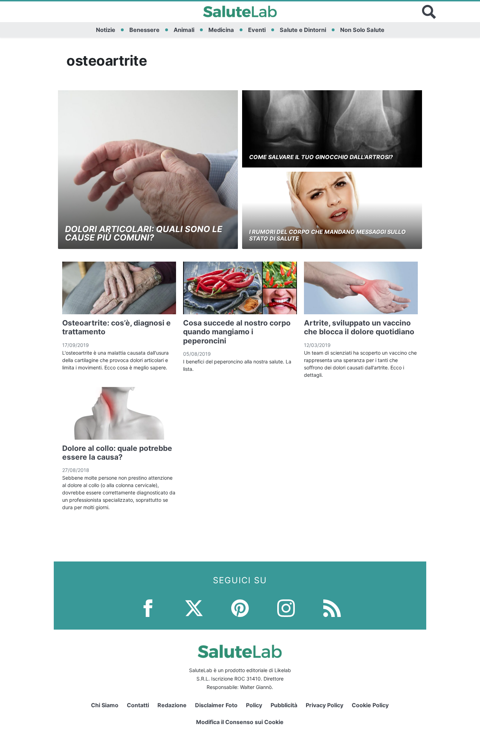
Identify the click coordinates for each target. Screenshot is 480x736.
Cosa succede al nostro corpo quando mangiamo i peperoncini (237, 331)
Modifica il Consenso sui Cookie (240, 721)
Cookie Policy (370, 705)
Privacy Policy (324, 705)
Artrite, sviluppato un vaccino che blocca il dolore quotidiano (359, 327)
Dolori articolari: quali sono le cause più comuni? (143, 233)
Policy (254, 705)
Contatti (138, 705)
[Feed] (332, 608)
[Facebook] (148, 608)
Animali (184, 29)
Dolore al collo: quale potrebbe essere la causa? (117, 452)
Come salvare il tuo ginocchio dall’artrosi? (321, 156)
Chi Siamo (104, 705)
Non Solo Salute (362, 29)
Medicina (221, 29)
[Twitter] (194, 608)
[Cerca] (429, 12)
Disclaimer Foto (216, 705)
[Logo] (240, 12)
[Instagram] (286, 608)
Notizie (105, 29)
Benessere (144, 29)
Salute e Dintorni (303, 29)
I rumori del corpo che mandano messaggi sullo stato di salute (327, 235)
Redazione (172, 705)
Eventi (257, 29)
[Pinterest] (240, 608)
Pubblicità (284, 705)
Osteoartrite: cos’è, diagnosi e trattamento (116, 327)
